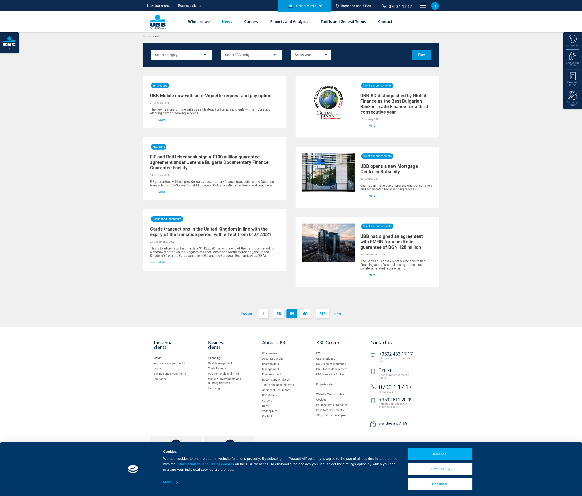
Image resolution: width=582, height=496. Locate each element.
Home (146, 36)
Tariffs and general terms (278, 385)
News (227, 22)
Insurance (160, 379)
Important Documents (330, 410)
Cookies (321, 399)
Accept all (440, 454)
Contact (385, 22)
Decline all (440, 484)
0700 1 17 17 (400, 6)
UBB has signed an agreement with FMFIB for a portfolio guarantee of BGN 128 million (391, 242)
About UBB (273, 343)
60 (305, 314)
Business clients (189, 6)
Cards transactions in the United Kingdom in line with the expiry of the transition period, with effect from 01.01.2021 (210, 231)
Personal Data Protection (332, 405)
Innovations (160, 85)
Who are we (199, 22)
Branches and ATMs (356, 6)
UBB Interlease (325, 358)
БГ (435, 6)
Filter (421, 55)
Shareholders (270, 364)
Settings (437, 469)
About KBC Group (272, 358)
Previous (247, 314)
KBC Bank (159, 146)
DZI (318, 353)
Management (270, 369)
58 (279, 314)
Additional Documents (276, 390)
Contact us (381, 343)
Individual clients (159, 6)
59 (292, 314)
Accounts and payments (169, 363)
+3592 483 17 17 (396, 354)
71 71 (385, 371)
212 (322, 314)
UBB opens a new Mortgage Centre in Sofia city (389, 168)
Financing (214, 358)
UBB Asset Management (331, 369)
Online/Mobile (306, 6)
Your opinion (270, 411)
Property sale (324, 384)
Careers (251, 22)
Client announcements (377, 85)
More (167, 482)
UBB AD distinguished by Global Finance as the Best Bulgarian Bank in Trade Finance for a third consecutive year (394, 104)
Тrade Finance (217, 368)
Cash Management (220, 363)
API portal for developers (331, 415)
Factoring (214, 388)
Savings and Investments (170, 373)
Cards (157, 358)
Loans (158, 368)
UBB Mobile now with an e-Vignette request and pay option (210, 95)
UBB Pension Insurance (331, 364)
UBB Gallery (269, 395)
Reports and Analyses (289, 22)
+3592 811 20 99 (396, 399)
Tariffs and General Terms (343, 22)
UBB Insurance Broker (330, 374)
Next (337, 314)
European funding (273, 374)
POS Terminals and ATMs (224, 373)
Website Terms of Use (330, 394)
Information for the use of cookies (206, 464)
